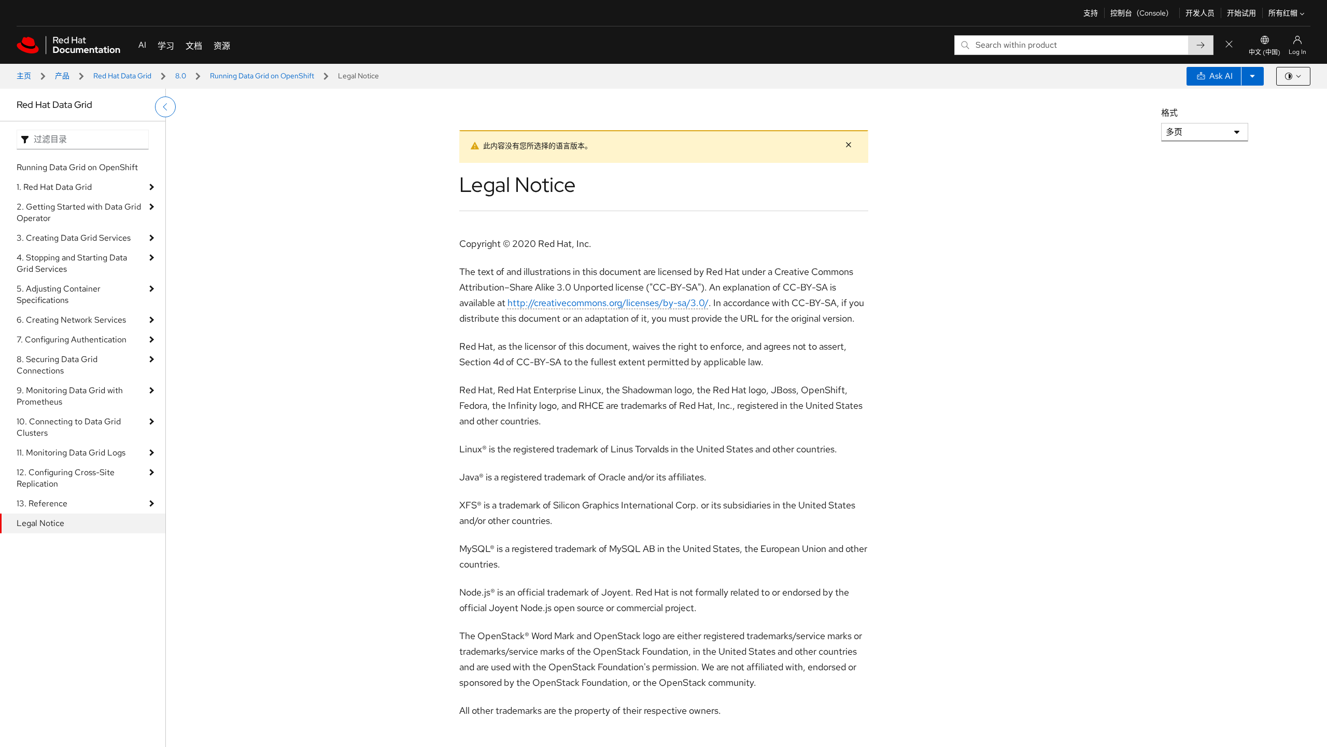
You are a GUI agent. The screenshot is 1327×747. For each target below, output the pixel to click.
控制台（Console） (1141, 13)
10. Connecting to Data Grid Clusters (69, 427)
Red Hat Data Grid (122, 75)
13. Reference (42, 503)
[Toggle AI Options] (1252, 76)
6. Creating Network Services (71, 319)
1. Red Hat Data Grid (54, 187)
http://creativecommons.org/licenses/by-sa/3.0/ (608, 303)
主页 (24, 75)
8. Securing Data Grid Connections (57, 365)
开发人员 (1200, 13)
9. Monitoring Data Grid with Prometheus (70, 396)
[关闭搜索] (1229, 44)
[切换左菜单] (165, 106)
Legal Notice (40, 523)
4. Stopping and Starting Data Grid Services (72, 263)
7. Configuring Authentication (71, 339)
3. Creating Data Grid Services (74, 237)
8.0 (180, 75)
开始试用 (1241, 13)
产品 (62, 75)
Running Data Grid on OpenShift (262, 75)
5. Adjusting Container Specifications (59, 294)
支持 (1090, 13)
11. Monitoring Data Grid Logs (71, 452)
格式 (1169, 112)
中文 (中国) (1264, 52)
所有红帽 (1282, 13)
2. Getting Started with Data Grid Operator (79, 212)
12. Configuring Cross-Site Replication (66, 478)
